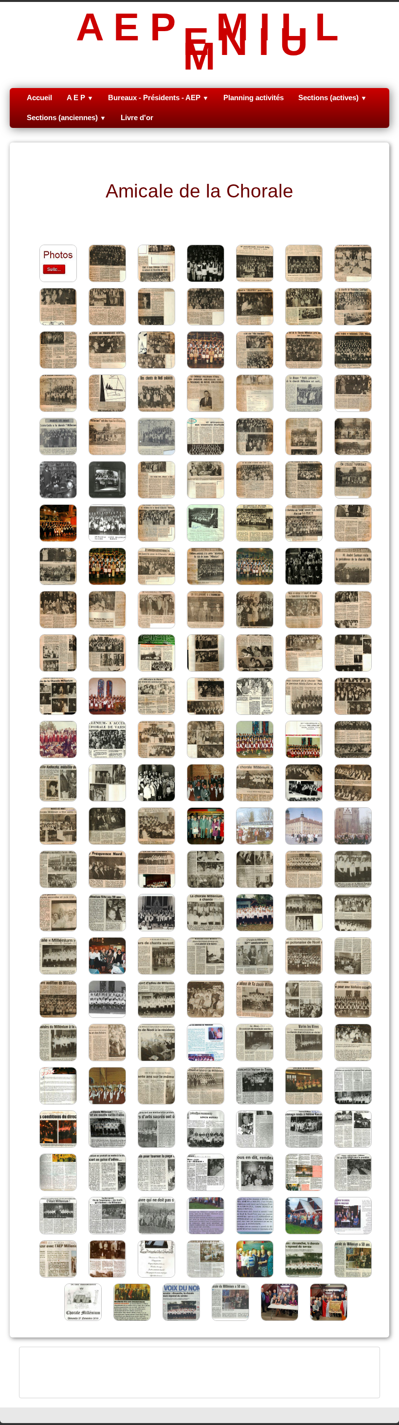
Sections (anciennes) (66, 117)
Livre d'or (137, 117)
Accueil (39, 97)
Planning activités (253, 97)
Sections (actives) (332, 97)
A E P (80, 97)
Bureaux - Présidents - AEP (158, 97)
